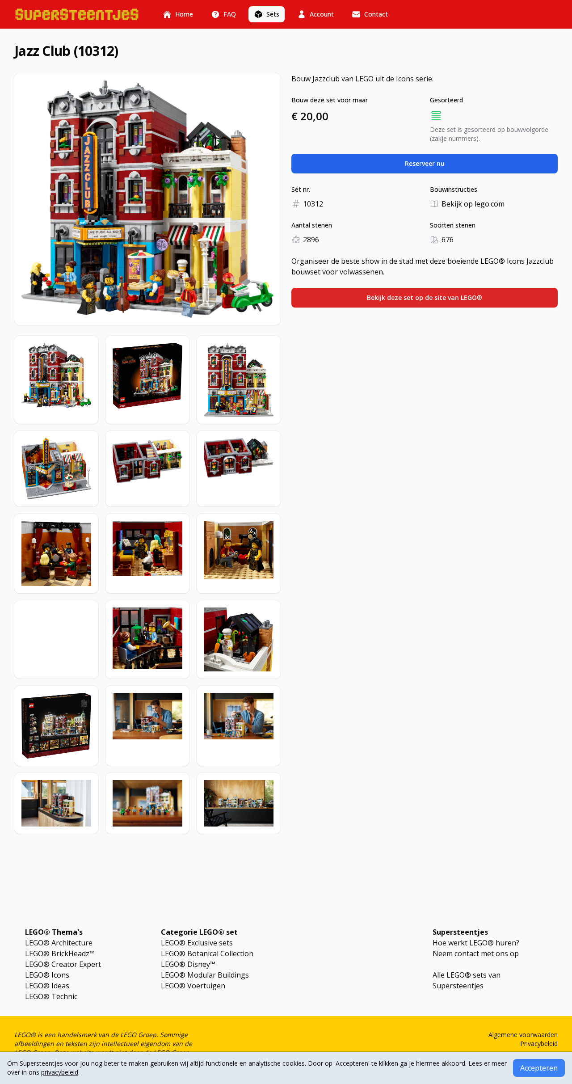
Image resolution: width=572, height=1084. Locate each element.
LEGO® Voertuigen (193, 986)
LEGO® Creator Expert (63, 964)
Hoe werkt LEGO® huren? (476, 943)
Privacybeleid (539, 1043)
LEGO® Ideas (47, 986)
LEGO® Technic (51, 996)
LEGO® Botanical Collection (207, 953)
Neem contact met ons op (476, 953)
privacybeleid (59, 1072)
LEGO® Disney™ (188, 964)
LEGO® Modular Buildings (205, 975)
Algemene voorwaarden (523, 1034)
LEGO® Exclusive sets (197, 943)
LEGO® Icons (47, 975)
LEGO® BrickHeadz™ (60, 953)
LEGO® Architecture (59, 943)
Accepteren (539, 1068)
